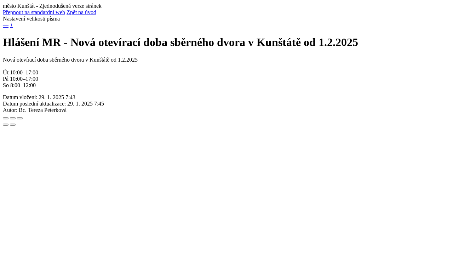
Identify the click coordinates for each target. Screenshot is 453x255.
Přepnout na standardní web (34, 12)
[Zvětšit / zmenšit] (20, 118)
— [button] (5, 25)
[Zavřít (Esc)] (5, 118)
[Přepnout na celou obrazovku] (13, 118)
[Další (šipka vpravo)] (13, 125)
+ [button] (11, 25)
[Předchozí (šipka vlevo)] (5, 125)
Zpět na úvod (81, 12)
